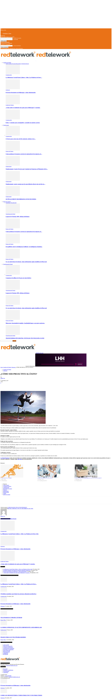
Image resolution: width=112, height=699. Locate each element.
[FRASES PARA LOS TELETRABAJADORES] (4, 634)
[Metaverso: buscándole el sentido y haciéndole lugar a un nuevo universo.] (13, 319)
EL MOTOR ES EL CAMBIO (6, 478)
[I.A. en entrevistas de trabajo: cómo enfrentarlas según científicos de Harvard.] (13, 258)
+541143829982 (8, 675)
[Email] (31, 387)
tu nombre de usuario (17, 38)
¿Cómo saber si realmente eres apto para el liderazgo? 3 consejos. (23, 107)
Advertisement (6, 671)
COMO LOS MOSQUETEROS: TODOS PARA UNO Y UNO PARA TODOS (21, 695)
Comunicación (9, 74)
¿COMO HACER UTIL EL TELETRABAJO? (17, 507)
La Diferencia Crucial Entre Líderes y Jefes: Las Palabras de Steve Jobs (19, 534)
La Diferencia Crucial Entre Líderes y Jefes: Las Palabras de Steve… (24, 77)
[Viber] (50, 387)
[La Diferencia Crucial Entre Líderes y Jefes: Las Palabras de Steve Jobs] (13, 73)
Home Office (10, 202)
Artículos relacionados (5, 518)
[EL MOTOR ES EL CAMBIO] (18, 470)
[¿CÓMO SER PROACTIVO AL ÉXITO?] (55, 470)
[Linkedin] (26, 387)
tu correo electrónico (17, 45)
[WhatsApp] (22, 387)
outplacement (6, 491)
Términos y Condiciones (8, 670)
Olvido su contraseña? (5, 42)
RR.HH (14, 202)
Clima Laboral (6, 485)
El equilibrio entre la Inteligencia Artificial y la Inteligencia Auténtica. (24, 246)
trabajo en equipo (6, 494)
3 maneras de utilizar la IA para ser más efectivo (18, 278)
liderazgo (5, 489)
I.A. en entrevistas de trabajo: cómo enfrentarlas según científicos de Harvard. (26, 261)
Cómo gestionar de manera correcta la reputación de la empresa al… (24, 154)
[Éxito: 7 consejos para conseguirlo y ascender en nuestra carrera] (13, 118)
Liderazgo (27, 63)
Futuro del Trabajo (9, 151)
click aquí (20, 459)
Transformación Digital (10, 214)
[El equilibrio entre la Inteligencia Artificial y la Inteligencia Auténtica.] (13, 243)
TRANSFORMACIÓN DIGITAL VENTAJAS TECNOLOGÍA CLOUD (25, 338)
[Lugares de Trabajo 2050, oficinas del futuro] (13, 212)
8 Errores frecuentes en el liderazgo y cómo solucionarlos (21, 92)
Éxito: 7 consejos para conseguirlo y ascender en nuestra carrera (23, 122)
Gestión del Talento (7, 62)
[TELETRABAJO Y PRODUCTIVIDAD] (4, 615)
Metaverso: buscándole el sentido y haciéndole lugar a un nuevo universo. (25, 323)
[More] (55, 387)
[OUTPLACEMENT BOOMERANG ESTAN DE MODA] (13, 195)
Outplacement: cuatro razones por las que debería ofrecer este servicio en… (25, 184)
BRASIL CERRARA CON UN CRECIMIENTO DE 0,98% (20, 508)
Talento (4, 493)
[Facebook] (12, 387)
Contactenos (5, 672)
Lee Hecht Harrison (5, 458)
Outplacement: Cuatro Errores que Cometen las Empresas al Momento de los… (27, 169)
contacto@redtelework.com (11, 665)
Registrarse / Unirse (7, 33)
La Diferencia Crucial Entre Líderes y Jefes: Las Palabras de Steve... (19, 584)
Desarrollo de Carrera (7, 488)
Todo (7, 63)
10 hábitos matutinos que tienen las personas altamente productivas (16, 570)
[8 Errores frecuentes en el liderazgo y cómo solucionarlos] (13, 88)
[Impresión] (36, 387)
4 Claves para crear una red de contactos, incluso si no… (21, 139)
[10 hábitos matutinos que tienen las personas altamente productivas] (4, 591)
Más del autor (13, 518)
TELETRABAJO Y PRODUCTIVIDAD (11, 617)
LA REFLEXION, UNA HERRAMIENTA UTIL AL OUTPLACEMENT (88, 478)
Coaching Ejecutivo (12, 63)
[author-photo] (4, 515)
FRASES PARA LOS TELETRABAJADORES (13, 637)
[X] (17, 387)
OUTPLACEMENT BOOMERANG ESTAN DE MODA (21, 199)
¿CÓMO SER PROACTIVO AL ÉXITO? (45, 478)
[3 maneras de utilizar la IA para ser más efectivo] (13, 274)
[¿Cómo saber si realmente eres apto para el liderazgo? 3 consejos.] (13, 103)
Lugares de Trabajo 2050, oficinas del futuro (17, 216)
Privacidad (5, 668)
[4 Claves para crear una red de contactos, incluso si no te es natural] (13, 135)
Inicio (2, 367)
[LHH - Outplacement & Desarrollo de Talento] (60, 366)
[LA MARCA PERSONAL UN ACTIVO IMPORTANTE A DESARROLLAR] (4, 624)
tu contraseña (15, 39)
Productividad (6, 492)
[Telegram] (41, 387)
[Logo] (18, 60)
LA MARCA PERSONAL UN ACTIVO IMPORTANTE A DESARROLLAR (21, 627)
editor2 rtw (3, 378)
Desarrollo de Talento (20, 63)
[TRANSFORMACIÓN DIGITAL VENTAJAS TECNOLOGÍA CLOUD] (13, 334)
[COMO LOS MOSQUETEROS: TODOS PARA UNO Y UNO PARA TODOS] (4, 692)
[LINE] (46, 387)
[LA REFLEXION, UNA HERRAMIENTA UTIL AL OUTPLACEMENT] (92, 470)
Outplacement (6, 125)
